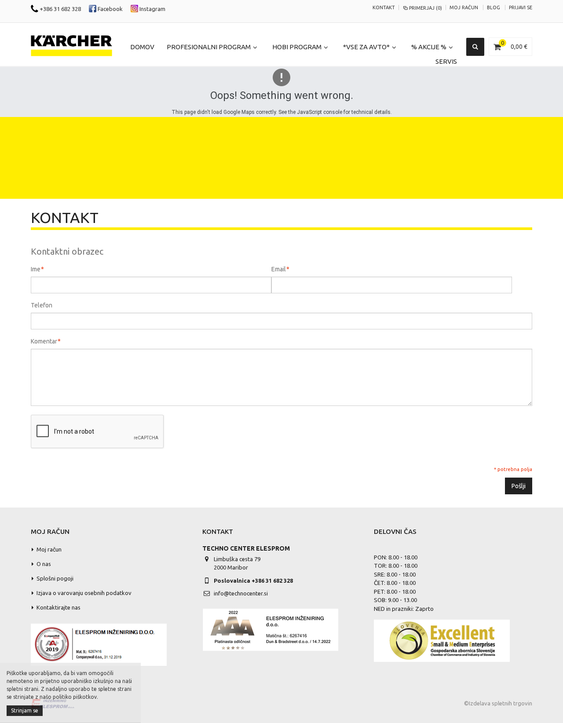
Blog (493, 7)
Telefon (41, 305)
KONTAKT (384, 7)
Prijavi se (520, 7)
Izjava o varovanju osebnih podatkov (84, 593)
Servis (446, 61)
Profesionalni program (209, 47)
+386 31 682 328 (59, 9)
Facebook (109, 9)
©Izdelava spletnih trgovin (498, 703)
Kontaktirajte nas (58, 607)
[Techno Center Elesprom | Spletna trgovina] (71, 46)
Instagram (151, 9)
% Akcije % (428, 47)
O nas (44, 564)
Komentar (44, 341)
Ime (35, 269)
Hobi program (297, 47)
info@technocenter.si (241, 593)
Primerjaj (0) (425, 8)
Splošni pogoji (55, 578)
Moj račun (464, 7)
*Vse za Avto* (366, 47)
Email (278, 269)
